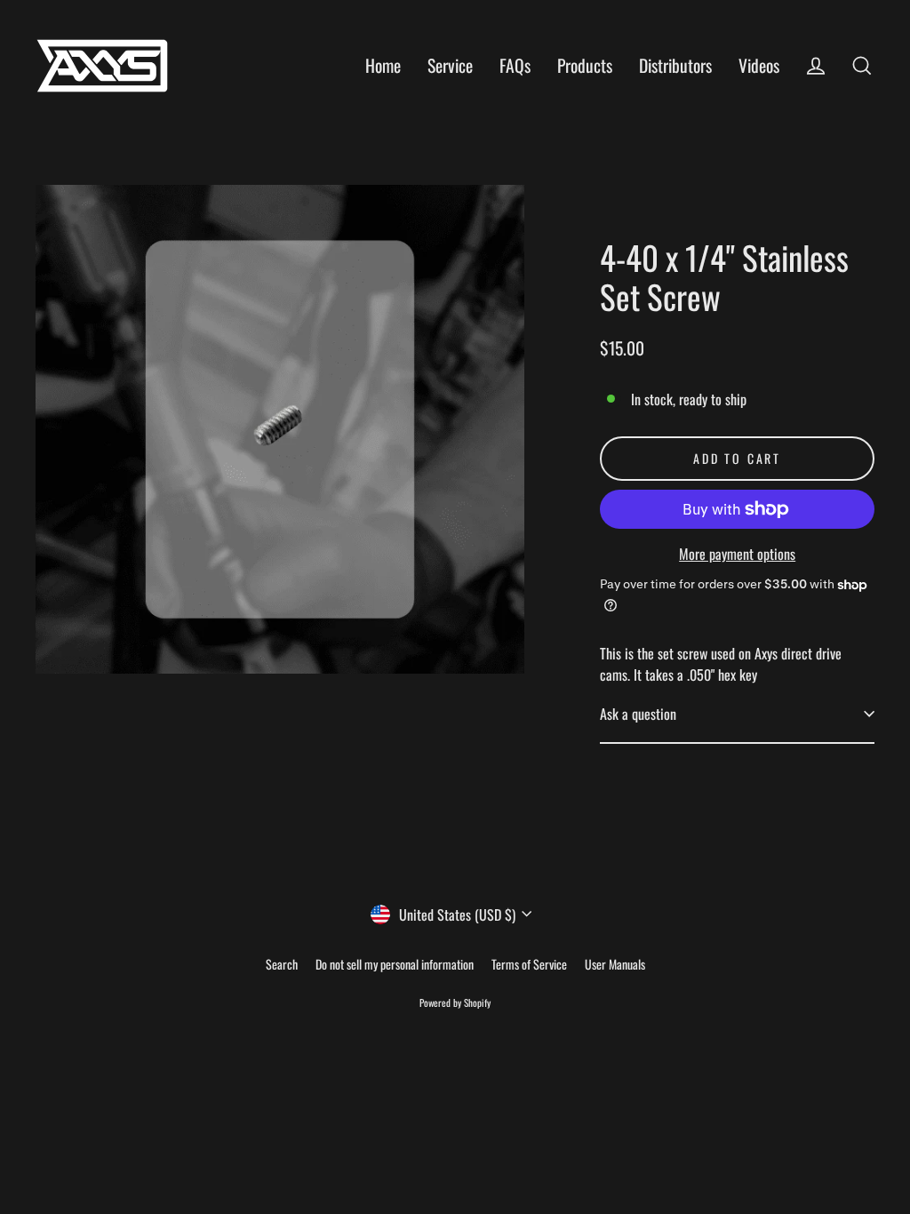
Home (383, 65)
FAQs (515, 65)
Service (450, 65)
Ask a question (638, 713)
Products (584, 65)
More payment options (737, 553)
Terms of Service (529, 963)
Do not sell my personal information (394, 963)
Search (282, 963)
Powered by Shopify (455, 1002)
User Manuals (615, 963)
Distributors (675, 65)
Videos (758, 65)
